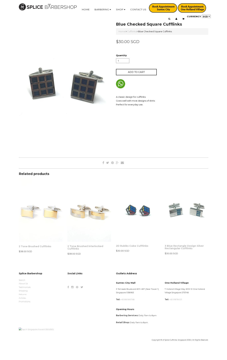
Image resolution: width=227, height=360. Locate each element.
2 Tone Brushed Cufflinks (35, 246)
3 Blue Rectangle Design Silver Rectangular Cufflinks (184, 247)
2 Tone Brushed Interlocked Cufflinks (85, 247)
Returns (22, 294)
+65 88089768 (127, 299)
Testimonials (25, 287)
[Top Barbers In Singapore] (36, 329)
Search (22, 280)
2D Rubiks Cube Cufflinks (132, 245)
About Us (23, 283)
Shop (120, 9)
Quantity (121, 55)
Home (86, 9)
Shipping (23, 290)
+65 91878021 (175, 299)
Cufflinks (131, 31)
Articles (22, 298)
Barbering (102, 9)
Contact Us (138, 9)
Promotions (24, 301)
